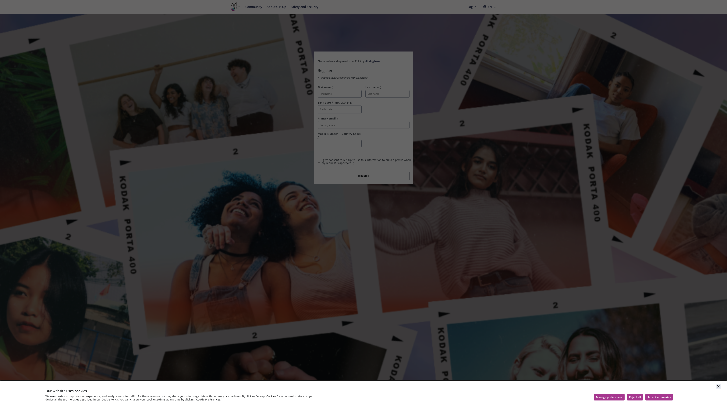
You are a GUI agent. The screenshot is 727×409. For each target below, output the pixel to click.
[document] (363, 395)
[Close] (718, 386)
